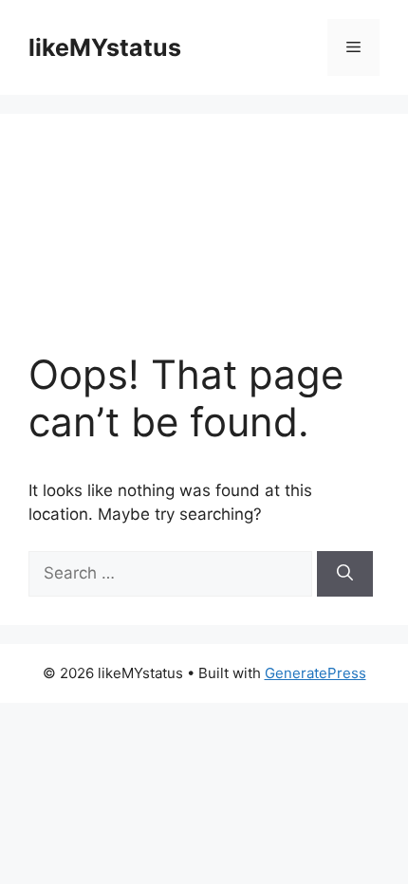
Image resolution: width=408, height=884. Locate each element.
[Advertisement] (204, 246)
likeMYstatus (104, 47)
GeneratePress (315, 673)
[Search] (345, 574)
